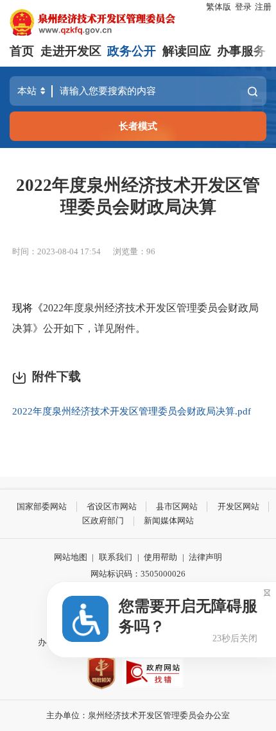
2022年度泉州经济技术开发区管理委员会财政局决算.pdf (131, 411)
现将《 (27, 307)
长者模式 (138, 125)
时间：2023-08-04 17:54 (56, 251)
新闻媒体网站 (169, 520)
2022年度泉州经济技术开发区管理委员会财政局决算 (138, 196)
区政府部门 (103, 520)
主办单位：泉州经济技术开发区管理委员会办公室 (138, 715)
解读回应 (186, 51)
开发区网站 (238, 506)
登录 (243, 7)
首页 (22, 51)
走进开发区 (70, 51)
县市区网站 (177, 506)
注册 (263, 7)
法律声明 (205, 557)
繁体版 (218, 7)
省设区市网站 (112, 506)
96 (150, 251)
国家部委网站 (42, 506)
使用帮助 (160, 557)
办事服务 (241, 51)
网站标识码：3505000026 (138, 574)
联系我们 (115, 557)
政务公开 (131, 51)
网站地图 (70, 557)
